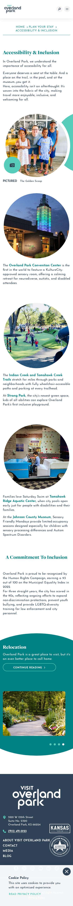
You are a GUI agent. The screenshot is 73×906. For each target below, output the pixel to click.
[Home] (12, 9)
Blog (7, 855)
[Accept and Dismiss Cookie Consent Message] (67, 872)
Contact (10, 845)
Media (8, 850)
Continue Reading (27, 667)
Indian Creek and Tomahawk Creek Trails (33, 376)
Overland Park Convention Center (35, 264)
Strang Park (16, 395)
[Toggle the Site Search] (59, 9)
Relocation (14, 647)
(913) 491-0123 (17, 830)
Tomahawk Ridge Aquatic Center (34, 498)
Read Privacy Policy (25, 893)
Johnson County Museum (32, 516)
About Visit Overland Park (26, 840)
